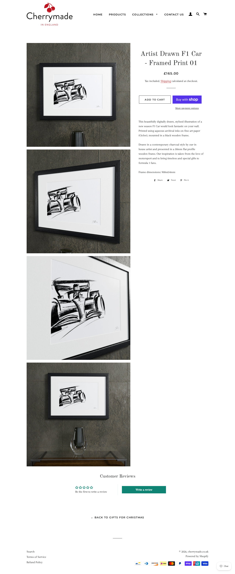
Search (31, 551)
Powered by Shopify (197, 556)
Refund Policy (35, 562)
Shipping (166, 81)
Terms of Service (36, 557)
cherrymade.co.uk (198, 551)
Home (98, 14)
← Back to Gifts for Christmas (117, 517)
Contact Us (174, 14)
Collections (143, 14)
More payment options (187, 108)
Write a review (144, 489)
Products (117, 14)
